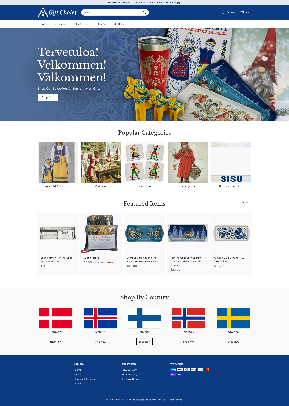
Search (78, 369)
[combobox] (115, 12)
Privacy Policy (130, 369)
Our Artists (81, 24)
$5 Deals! (119, 24)
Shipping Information (85, 379)
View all (246, 202)
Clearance (103, 24)
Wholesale (79, 383)
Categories (60, 24)
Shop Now (55, 341)
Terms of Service (131, 379)
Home (44, 24)
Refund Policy (129, 374)
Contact (78, 374)
